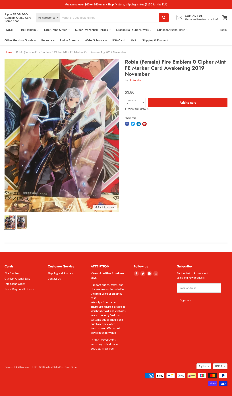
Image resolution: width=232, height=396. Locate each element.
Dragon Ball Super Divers (132, 29)
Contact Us (54, 278)
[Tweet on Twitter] (133, 124)
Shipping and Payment (61, 273)
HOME (9, 29)
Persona (47, 40)
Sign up (185, 300)
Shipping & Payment (155, 40)
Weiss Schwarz (95, 40)
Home (8, 52)
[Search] (164, 17)
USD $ (218, 366)
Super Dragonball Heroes (19, 289)
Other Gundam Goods (19, 40)
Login (223, 29)
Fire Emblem (28, 29)
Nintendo (135, 80)
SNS (133, 40)
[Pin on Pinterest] (144, 124)
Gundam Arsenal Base (171, 29)
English (202, 366)
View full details (138, 108)
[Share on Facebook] (127, 124)
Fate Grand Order (56, 29)
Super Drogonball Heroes (92, 29)
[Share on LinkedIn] (138, 124)
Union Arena (68, 40)
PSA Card (118, 40)
